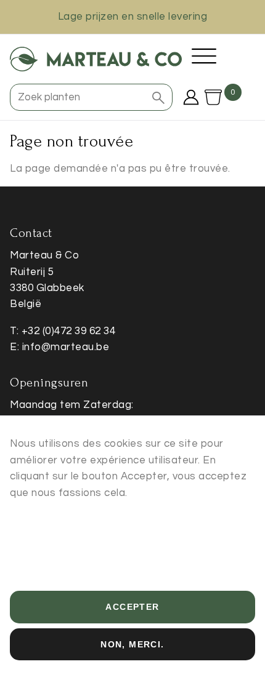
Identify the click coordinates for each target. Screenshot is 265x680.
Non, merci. (132, 644)
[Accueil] (96, 59)
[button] (158, 97)
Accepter (132, 607)
